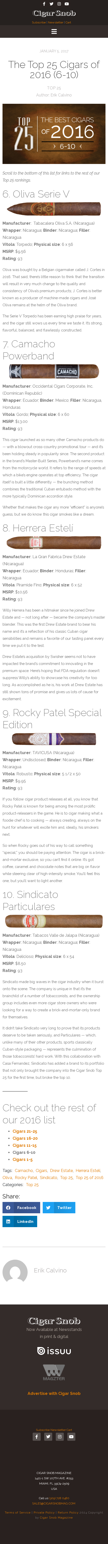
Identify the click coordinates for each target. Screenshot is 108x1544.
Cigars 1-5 (23, 1159)
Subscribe (39, 22)
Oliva (7, 1177)
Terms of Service (18, 1512)
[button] (21, 1207)
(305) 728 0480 (59, 1498)
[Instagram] (59, 4)
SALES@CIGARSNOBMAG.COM (53, 1503)
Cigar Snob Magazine (56, 1517)
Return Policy (68, 1512)
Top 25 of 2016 (89, 1177)
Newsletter (55, 22)
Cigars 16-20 (25, 1138)
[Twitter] (51, 4)
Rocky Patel (26, 1177)
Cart (68, 22)
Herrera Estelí (88, 1170)
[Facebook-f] (44, 4)
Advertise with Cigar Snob (54, 1393)
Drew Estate (61, 1170)
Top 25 (54, 88)
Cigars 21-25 (25, 1131)
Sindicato (48, 1177)
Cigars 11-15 (25, 1145)
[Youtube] (66, 4)
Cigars (41, 1170)
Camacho (24, 1170)
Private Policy (44, 1512)
